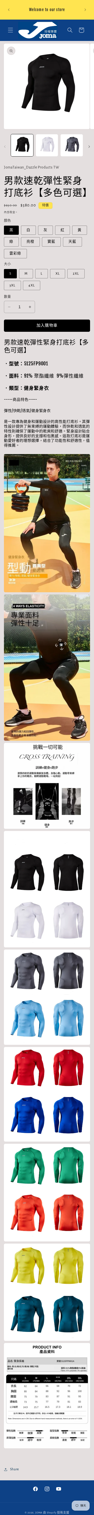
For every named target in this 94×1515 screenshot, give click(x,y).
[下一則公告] (85, 10)
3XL (12, 285)
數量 (7, 296)
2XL (76, 273)
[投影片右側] (89, 147)
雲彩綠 (15, 253)
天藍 (72, 241)
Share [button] (14, 1469)
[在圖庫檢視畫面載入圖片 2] (47, 145)
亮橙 (30, 241)
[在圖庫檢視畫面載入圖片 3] (72, 145)
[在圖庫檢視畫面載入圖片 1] (22, 145)
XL (58, 273)
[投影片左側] (5, 147)
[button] (10, 30)
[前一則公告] (9, 10)
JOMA (38, 1512)
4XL (31, 285)
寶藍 (51, 241)
